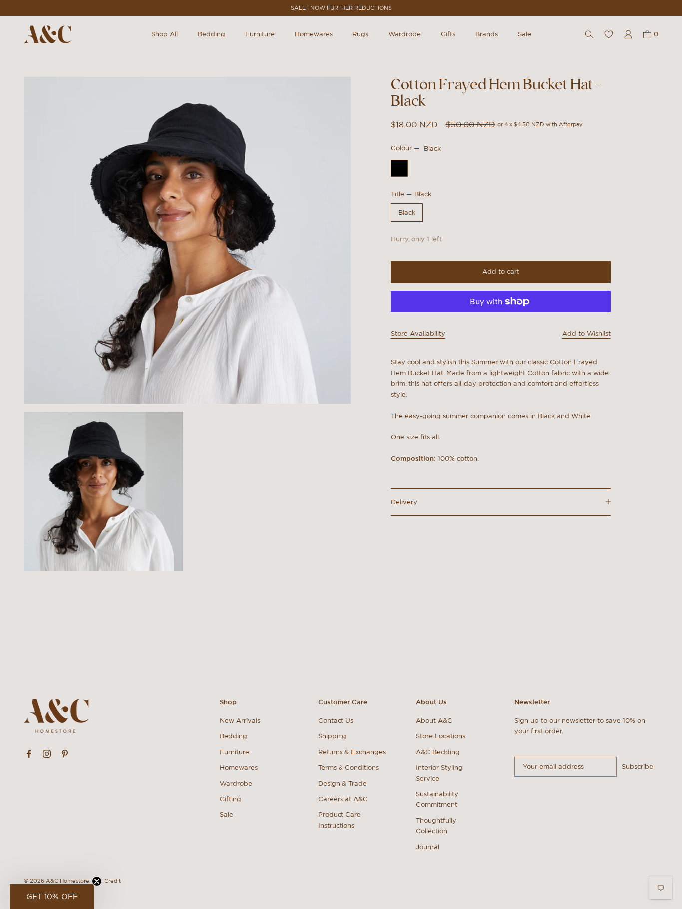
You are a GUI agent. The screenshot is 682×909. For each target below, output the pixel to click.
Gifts (448, 34)
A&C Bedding (438, 752)
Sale (524, 34)
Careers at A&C (343, 799)
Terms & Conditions (348, 767)
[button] (52, 896)
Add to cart (500, 271)
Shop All (164, 34)
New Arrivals (240, 720)
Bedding (211, 34)
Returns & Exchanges (352, 752)
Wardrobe (404, 34)
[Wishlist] (609, 34)
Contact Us (335, 720)
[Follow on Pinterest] (65, 754)
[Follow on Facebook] (29, 754)
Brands (486, 34)
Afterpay (571, 124)
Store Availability (418, 333)
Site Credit (106, 881)
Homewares (314, 34)
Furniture (260, 34)
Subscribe (637, 766)
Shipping (332, 736)
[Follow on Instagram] (47, 754)
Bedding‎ (233, 736)
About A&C (434, 720)
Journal (427, 847)
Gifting (230, 799)
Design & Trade (342, 783)
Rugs (360, 34)
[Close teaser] (97, 881)
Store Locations (440, 736)
